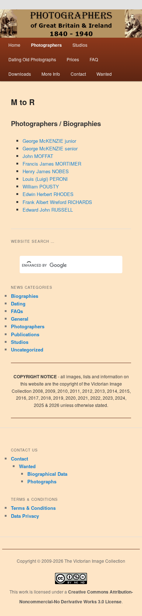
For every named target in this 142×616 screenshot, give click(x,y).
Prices (73, 59)
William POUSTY (41, 186)
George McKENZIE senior (50, 148)
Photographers (46, 45)
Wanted (104, 74)
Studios (79, 45)
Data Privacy (25, 515)
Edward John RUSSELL (48, 209)
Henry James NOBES (46, 171)
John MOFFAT (38, 156)
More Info (51, 74)
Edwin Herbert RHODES (48, 194)
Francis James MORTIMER (52, 163)
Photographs (41, 481)
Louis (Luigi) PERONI (45, 178)
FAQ (94, 59)
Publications (25, 334)
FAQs (17, 311)
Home (14, 45)
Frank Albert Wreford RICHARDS (57, 202)
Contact (78, 74)
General (19, 318)
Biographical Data (47, 473)
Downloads (19, 74)
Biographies (24, 295)
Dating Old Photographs (32, 59)
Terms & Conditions (33, 507)
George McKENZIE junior (49, 140)
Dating (18, 303)
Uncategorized (27, 349)
